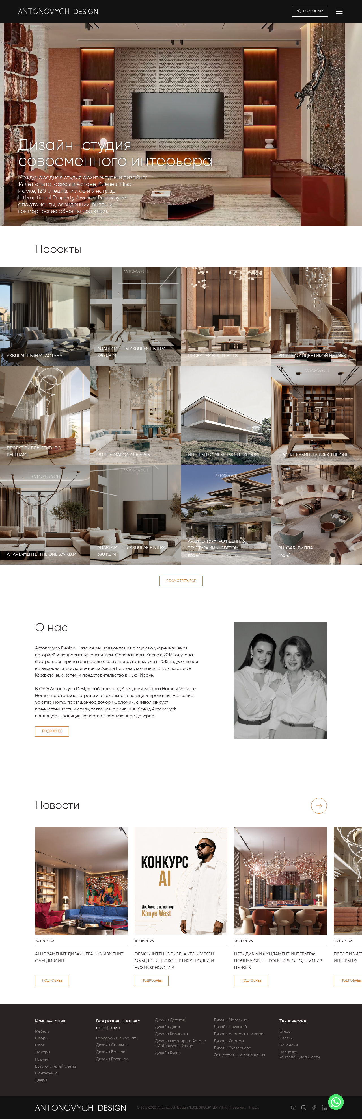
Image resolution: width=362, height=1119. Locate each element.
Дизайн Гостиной (112, 1059)
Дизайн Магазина (230, 1020)
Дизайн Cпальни (112, 1045)
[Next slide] (319, 806)
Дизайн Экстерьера (232, 1048)
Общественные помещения (239, 1055)
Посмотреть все (181, 581)
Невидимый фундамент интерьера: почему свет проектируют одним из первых (278, 961)
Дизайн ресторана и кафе (238, 1034)
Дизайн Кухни (168, 1053)
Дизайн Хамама (229, 1041)
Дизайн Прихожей (230, 1027)
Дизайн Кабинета (171, 1034)
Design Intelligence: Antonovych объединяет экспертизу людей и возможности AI (174, 961)
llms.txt (254, 1107)
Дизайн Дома (167, 1027)
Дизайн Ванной (110, 1052)
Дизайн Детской (170, 1020)
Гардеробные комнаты (117, 1038)
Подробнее (52, 731)
